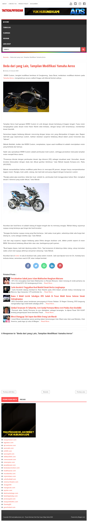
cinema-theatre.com (11, 482)
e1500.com (8, 451)
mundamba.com (9, 473)
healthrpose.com (10, 471)
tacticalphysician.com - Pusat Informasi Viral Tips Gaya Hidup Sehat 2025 (32, 517)
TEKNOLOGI (7, 27)
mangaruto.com (9, 487)
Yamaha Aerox (8, 78)
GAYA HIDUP (7, 44)
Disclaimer (34, 4)
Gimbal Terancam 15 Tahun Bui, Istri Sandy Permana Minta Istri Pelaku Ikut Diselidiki (46, 307)
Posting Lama (81, 392)
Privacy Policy (23, 4)
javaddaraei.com (10, 465)
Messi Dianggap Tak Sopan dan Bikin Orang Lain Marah (34, 316)
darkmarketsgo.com (11, 493)
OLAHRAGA (6, 33)
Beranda (45, 392)
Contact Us (12, 4)
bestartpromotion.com (12, 468)
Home (7, 22)
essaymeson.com (10, 440)
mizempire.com (9, 462)
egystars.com (8, 442)
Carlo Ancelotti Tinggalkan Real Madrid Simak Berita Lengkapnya (38, 287)
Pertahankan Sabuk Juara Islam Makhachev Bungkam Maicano (37, 278)
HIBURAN (6, 38)
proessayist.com (9, 499)
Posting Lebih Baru (9, 392)
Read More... (49, 283)
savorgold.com (9, 454)
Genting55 (7, 504)
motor (17, 256)
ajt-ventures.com (10, 445)
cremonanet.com (10, 459)
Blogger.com (81, 517)
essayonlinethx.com (11, 502)
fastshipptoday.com (11, 496)
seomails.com (9, 448)
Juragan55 (7, 485)
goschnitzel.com (9, 507)
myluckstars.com (10, 476)
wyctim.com (8, 490)
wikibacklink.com (10, 456)
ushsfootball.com (10, 479)
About (4, 4)
